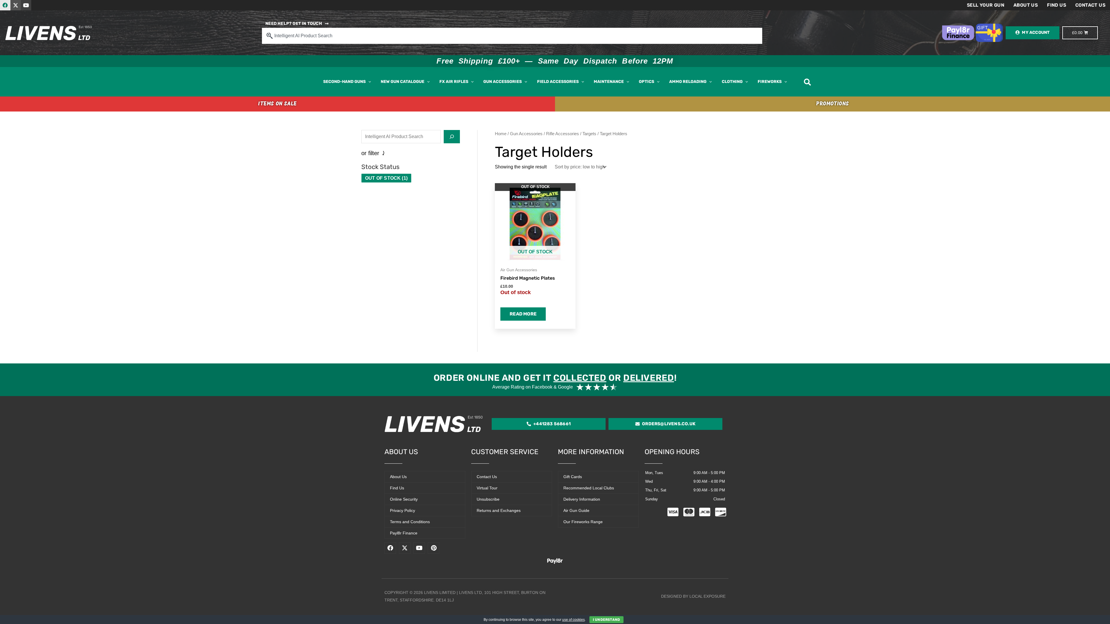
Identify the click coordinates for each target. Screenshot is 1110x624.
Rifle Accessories (562, 133)
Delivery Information (581, 499)
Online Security (404, 499)
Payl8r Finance (403, 533)
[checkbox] (386, 178)
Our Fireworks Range (583, 521)
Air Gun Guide (576, 510)
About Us (1025, 5)
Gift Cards (572, 476)
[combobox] (512, 36)
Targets (589, 133)
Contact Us (1090, 5)
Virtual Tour (487, 488)
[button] (368, 82)
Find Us (1056, 5)
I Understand (606, 620)
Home (500, 133)
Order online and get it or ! (555, 378)
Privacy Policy (402, 510)
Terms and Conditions (410, 521)
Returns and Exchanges (499, 510)
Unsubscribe (488, 499)
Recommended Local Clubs (588, 488)
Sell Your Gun (985, 5)
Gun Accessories (526, 133)
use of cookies (573, 620)
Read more (523, 314)
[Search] (452, 136)
